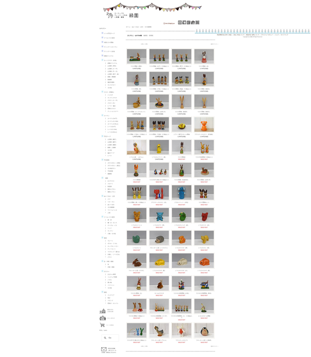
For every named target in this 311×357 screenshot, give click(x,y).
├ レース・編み (110, 106)
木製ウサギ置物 (108, 42)
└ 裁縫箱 (108, 173)
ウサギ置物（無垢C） (204, 111)
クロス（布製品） (109, 92)
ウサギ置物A (181, 157)
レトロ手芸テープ (109, 33)
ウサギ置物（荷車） (137, 66)
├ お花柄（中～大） (111, 71)
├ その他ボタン (110, 168)
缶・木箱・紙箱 (108, 261)
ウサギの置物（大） (137, 293)
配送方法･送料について (252, 34)
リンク (277, 34)
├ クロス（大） (110, 103)
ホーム (128, 27)
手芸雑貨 (106, 160)
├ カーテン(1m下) (110, 118)
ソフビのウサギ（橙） (181, 248)
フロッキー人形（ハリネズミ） (159, 248)
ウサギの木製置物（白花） (182, 293)
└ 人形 (107, 212)
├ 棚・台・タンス (110, 222)
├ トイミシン (109, 285)
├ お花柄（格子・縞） (112, 74)
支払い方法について (238, 34)
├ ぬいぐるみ (109, 204)
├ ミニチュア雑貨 (110, 277)
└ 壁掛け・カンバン (111, 303)
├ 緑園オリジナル (110, 63)
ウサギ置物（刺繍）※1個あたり (181, 89)
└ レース (108, 155)
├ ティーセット (110, 249)
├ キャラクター (110, 85)
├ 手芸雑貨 (108, 171)
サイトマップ (284, 34)
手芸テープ (107, 136)
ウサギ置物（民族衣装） (181, 180)
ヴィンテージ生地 (109, 51)
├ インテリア (109, 295)
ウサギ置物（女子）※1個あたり (159, 66)
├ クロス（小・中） (111, 100)
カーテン (106, 115)
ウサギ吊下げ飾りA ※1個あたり (159, 180)
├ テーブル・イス (110, 225)
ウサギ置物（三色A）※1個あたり (137, 134)
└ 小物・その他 (110, 233)
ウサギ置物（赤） (204, 66)
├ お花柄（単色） (110, 66)
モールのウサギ (159, 293)
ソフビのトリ (137, 248)
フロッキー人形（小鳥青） (204, 340)
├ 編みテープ (109, 153)
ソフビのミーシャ (136, 225)
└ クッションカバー (111, 111)
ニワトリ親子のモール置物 (182, 134)
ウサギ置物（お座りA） (159, 111)
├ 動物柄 (108, 79)
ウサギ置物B (136, 180)
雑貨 (105, 292)
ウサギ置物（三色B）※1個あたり (159, 134)
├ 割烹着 (108, 186)
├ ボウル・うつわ (110, 243)
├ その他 (108, 150)
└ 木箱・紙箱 (109, 267)
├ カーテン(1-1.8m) (111, 121)
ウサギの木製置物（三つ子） (159, 316)
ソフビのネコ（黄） (204, 248)
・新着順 (150, 35)
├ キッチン (108, 231)
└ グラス (108, 257)
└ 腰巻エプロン (110, 192)
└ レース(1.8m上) (110, 132)
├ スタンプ (108, 300)
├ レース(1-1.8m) (110, 129)
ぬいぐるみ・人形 (109, 196)
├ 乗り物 (108, 282)
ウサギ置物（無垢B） (181, 111)
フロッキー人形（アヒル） (159, 340)
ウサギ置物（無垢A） (204, 89)
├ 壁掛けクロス (110, 108)
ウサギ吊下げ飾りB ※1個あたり (136, 340)
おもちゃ (106, 271)
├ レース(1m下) (110, 126)
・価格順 (144, 35)
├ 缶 (106, 264)
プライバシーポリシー (267, 34)
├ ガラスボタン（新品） (112, 165)
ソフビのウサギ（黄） (159, 270)
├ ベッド (108, 228)
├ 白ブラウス (109, 181)
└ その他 (108, 87)
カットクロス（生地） (110, 60)
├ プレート (108, 240)
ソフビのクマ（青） (159, 225)
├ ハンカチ (108, 95)
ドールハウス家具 (109, 38)
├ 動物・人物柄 (110, 147)
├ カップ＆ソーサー (111, 246)
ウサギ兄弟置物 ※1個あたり (204, 157)
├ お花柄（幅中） (110, 142)
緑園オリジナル (108, 56)
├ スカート (108, 183)
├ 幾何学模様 (109, 82)
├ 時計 (107, 298)
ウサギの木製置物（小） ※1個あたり (181, 316)
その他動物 (148, 27)
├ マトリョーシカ (110, 210)
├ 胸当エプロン (110, 189)
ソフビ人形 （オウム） (136, 157)
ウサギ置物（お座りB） (204, 180)
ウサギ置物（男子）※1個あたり (181, 66)
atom (105, 330)
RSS (100, 330)
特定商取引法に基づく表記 (224, 34)
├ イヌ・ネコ (109, 201)
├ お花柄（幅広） (110, 139)
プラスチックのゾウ (182, 340)
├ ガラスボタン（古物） (112, 163)
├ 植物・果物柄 (110, 76)
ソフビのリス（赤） (204, 225)
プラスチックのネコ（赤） (159, 202)
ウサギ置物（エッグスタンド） (136, 111)
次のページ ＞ (214, 44)
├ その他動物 (109, 207)
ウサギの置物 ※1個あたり (137, 316)
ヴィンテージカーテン (110, 47)
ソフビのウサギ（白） (181, 270)
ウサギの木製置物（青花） (204, 293)
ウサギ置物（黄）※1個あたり (137, 202)
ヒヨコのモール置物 (204, 316)
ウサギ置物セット (204, 202)
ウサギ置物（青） (136, 89)
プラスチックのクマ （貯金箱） (204, 134)
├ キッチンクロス (110, 97)
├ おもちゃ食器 (110, 274)
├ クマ (107, 199)
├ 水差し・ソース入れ (112, 254)
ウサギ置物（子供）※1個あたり (159, 89)
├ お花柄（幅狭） (110, 145)
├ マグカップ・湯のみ (112, 251)
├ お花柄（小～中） (111, 68)
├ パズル (108, 279)
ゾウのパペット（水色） (181, 202)
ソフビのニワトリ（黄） (159, 157)
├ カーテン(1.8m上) (111, 124)
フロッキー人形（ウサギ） (137, 270)
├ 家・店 (108, 220)
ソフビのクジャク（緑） (181, 225)
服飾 (106, 178)
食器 (105, 238)
